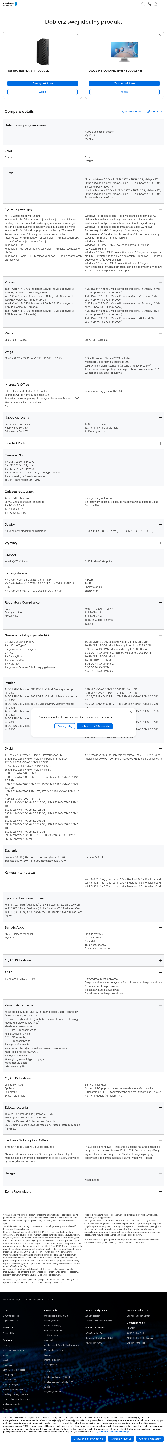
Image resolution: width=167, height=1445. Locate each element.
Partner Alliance (10, 1333)
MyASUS (131, 1328)
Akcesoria (7, 1409)
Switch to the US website (95, 726)
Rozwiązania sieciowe (13, 1389)
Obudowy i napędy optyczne (15, 1394)
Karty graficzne (9, 1379)
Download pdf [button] (133, 111)
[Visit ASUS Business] (12, 1300)
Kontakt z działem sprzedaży (98, 1321)
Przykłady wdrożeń (52, 1391)
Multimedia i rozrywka (54, 1350)
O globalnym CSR (10, 1321)
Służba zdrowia (51, 1335)
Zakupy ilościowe (93, 1316)
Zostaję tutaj (64, 726)
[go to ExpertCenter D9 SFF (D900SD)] (43, 52)
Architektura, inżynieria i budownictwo (61, 1345)
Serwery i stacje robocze (14, 1370)
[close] (131, 712)
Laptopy (6, 1345)
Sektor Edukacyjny (52, 1325)
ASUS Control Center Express (140, 1338)
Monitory (7, 1360)
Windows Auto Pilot (136, 1343)
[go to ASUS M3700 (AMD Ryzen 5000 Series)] (124, 52)
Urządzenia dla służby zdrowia (16, 1399)
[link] (42, 92)
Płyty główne (9, 1375)
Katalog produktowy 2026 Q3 (57, 1377)
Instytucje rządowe (52, 1360)
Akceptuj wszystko (150, 1438)
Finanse (47, 1355)
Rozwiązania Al (51, 1364)
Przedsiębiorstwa (52, 1321)
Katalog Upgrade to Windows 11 (58, 1382)
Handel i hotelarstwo (53, 1330)
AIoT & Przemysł (10, 1384)
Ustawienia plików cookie (88, 1438)
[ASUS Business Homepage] (10, 4)
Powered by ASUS (93, 1343)
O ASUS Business (11, 1316)
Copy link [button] (156, 111)
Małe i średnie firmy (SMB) (56, 1316)
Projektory (7, 1365)
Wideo (47, 1387)
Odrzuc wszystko (121, 1438)
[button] (143, 4)
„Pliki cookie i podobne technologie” (113, 1432)
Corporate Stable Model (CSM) (99, 1338)
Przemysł (48, 1340)
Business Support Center (138, 1316)
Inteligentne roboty (11, 1404)
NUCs (5, 1355)
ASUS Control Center (136, 1333)
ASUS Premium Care (94, 1333)
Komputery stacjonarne (13, 1350)
